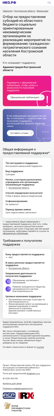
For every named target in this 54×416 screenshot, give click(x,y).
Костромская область (19, 188)
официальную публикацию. (16, 233)
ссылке (40, 347)
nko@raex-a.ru (33, 373)
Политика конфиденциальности (18, 388)
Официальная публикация (24, 97)
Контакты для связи (12, 383)
